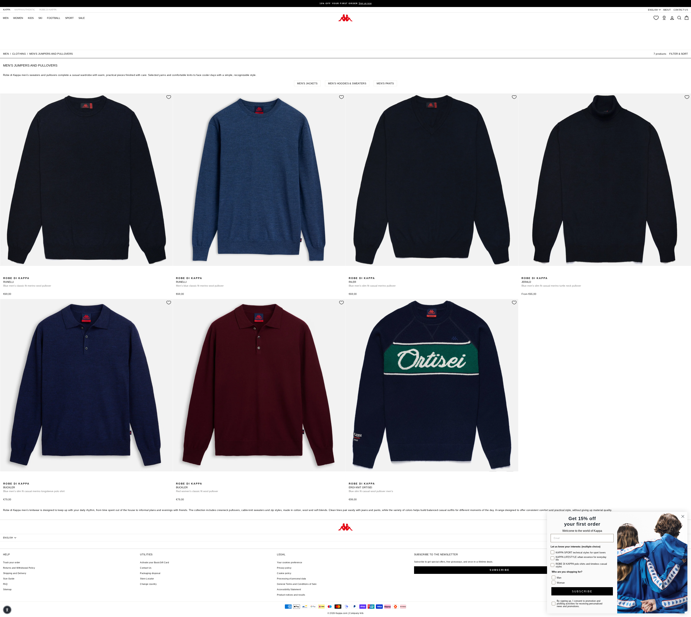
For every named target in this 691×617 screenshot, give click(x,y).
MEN (5, 18)
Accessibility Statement (289, 589)
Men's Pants (385, 83)
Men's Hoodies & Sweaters (347, 83)
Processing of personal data (291, 578)
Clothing (19, 53)
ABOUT (667, 10)
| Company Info (356, 613)
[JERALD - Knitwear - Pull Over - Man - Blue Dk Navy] (523, 274)
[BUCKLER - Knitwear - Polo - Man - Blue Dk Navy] (5, 479)
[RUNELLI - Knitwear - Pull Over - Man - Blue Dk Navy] (5, 274)
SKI (40, 18)
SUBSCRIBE (582, 591)
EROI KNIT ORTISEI (371, 487)
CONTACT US (681, 10)
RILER (372, 282)
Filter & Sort (678, 53)
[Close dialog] (683, 516)
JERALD (551, 282)
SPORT (69, 18)
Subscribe (500, 570)
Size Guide (9, 578)
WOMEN (18, 18)
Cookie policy (284, 573)
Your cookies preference (289, 562)
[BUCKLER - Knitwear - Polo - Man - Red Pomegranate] (11, 479)
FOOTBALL (53, 18)
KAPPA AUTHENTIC (25, 9)
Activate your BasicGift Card (154, 562)
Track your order (11, 562)
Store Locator (147, 578)
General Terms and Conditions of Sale (297, 584)
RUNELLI (27, 282)
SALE (81, 18)
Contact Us (146, 568)
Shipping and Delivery (14, 573)
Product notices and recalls (291, 595)
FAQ (5, 584)
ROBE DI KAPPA (48, 9)
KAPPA (6, 9)
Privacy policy (284, 568)
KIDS (31, 18)
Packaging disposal (150, 573)
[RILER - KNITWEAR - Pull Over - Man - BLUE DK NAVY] (351, 274)
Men (6, 53)
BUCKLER (34, 487)
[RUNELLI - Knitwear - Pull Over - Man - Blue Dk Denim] (11, 274)
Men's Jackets (307, 83)
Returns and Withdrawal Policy (19, 568)
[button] (7, 609)
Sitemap (7, 589)
